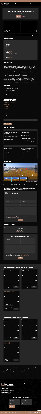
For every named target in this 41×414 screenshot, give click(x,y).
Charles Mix (10, 51)
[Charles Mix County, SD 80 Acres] (12, 275)
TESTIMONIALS (31, 0)
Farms (9, 47)
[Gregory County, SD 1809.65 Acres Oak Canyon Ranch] (12, 325)
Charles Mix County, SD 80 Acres (8, 283)
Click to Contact (10, 57)
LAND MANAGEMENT (16, 0)
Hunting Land (12, 47)
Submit (20, 257)
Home (21, 386)
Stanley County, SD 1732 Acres (26, 333)
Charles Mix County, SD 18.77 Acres (26, 283)
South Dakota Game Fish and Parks (9, 102)
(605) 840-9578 (10, 56)
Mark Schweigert (13, 54)
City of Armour (6, 108)
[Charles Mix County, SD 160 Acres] (12, 297)
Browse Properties (24, 388)
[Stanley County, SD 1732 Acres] (30, 325)
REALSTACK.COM (37, 412)
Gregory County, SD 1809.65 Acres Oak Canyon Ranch (8, 333)
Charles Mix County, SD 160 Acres (8, 304)
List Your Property (33, 386)
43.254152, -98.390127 (12, 53)
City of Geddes (6, 106)
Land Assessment (33, 388)
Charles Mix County (7, 104)
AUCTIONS (9, 0)
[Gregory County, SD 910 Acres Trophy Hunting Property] (12, 347)
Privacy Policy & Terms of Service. (14, 217)
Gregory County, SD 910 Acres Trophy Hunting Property (8, 355)
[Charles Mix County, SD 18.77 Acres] (30, 275)
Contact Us (38, 0)
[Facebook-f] (30, 3)
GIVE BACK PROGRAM (24, 0)
